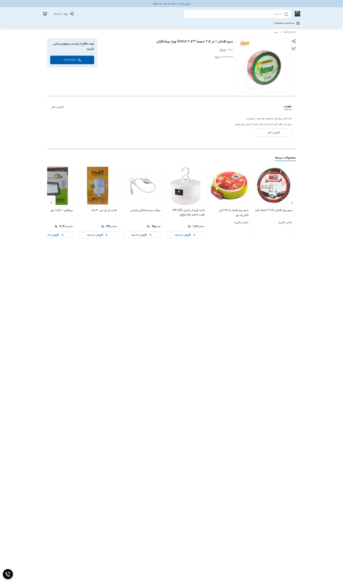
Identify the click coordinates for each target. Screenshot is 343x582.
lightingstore (289, 32)
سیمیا (223, 49)
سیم (276, 32)
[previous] (291, 202)
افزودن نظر (57, 107)
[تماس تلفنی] (8, 574)
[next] (51, 202)
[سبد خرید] (45, 14)
